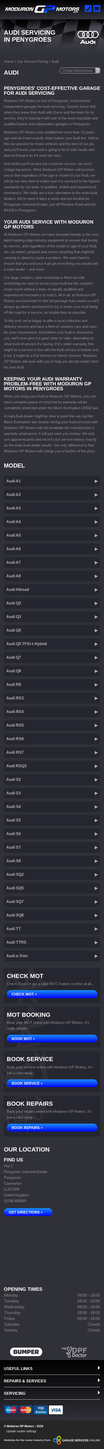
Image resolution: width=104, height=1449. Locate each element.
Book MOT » (23, 1039)
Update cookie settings (21, 1431)
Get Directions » (26, 1212)
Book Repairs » (27, 1128)
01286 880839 (15, 1201)
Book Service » (27, 1083)
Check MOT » (24, 994)
